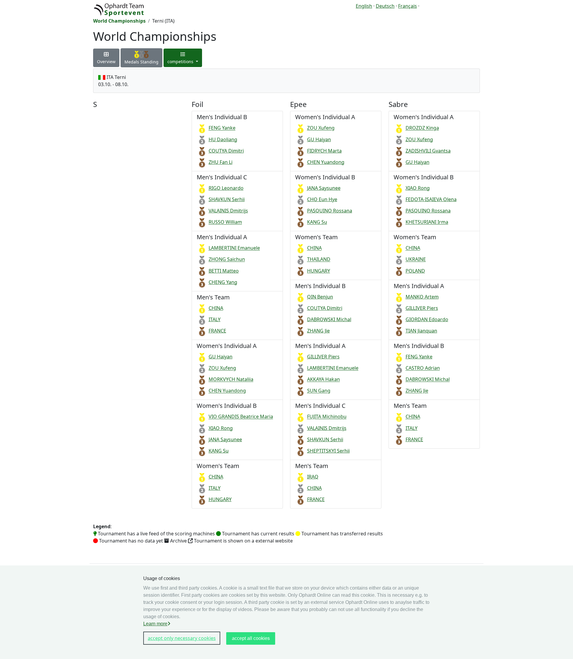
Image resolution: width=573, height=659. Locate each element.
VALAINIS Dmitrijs (228, 210)
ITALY (215, 319)
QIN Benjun (320, 296)
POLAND (415, 271)
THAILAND (318, 259)
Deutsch (385, 6)
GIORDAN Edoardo (427, 319)
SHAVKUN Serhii (227, 199)
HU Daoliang (223, 139)
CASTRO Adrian (423, 368)
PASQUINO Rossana (329, 210)
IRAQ (312, 476)
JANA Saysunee (225, 439)
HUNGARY (220, 499)
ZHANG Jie (318, 330)
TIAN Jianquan (421, 330)
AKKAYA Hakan (323, 379)
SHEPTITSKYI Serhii (328, 450)
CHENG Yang (223, 282)
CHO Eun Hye (322, 199)
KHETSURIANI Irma (427, 222)
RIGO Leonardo (226, 188)
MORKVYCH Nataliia (231, 379)
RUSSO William (225, 222)
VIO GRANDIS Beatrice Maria (241, 417)
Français (407, 6)
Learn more (155, 623)
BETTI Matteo (224, 271)
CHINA (216, 308)
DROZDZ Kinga (422, 128)
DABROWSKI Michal (329, 319)
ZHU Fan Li (220, 162)
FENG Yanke (222, 128)
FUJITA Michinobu (326, 417)
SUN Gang (318, 391)
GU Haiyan (220, 356)
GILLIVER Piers (323, 356)
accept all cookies (251, 638)
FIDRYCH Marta (324, 150)
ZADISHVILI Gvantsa (428, 150)
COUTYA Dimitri (226, 150)
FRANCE (217, 330)
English (364, 6)
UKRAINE (416, 259)
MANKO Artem (422, 296)
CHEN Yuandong (227, 391)
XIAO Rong (221, 428)
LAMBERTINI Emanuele (234, 248)
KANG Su (219, 450)
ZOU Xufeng (222, 368)
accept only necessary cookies (182, 638)
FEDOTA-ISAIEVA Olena (431, 199)
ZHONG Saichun (227, 259)
